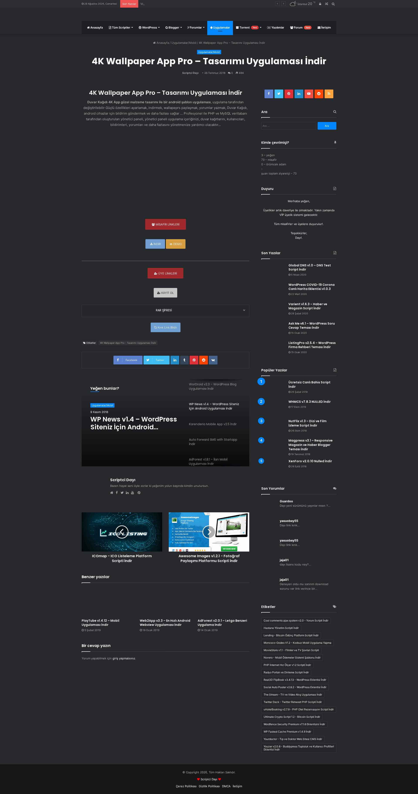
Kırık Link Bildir (167, 327)
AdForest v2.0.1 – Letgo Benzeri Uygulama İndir (222, 622)
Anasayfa (96, 27)
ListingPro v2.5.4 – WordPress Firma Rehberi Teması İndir (312, 345)
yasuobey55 (289, 521)
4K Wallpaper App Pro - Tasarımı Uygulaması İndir (128, 342)
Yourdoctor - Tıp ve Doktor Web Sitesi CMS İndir (293, 739)
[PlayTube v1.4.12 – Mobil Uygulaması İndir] (107, 601)
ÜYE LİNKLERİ (167, 273)
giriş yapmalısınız (124, 658)
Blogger (173, 27)
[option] (165, 422)
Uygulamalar (221, 27)
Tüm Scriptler (120, 27)
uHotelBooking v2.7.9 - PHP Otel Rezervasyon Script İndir (299, 709)
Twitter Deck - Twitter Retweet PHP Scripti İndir (293, 702)
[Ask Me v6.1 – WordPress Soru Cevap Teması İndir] (273, 330)
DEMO (177, 244)
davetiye (288, 210)
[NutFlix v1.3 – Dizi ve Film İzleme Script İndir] (273, 427)
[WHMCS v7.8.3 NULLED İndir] (273, 408)
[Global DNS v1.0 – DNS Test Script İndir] (273, 271)
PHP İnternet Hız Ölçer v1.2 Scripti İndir (287, 665)
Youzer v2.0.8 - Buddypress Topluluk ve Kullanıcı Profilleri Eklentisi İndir (299, 748)
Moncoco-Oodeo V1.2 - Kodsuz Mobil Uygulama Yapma (297, 642)
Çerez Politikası (186, 786)
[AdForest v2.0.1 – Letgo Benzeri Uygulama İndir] (223, 601)
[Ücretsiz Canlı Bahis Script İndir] (273, 388)
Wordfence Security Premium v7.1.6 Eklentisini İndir (294, 724)
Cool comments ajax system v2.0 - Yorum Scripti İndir (296, 620)
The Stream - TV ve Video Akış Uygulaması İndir (293, 694)
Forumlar (195, 27)
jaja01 (284, 560)
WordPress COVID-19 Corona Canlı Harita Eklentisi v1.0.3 (311, 287)
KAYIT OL (167, 293)
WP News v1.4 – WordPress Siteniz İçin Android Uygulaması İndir (133, 423)
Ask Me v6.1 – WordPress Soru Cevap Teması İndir (311, 325)
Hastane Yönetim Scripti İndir (281, 628)
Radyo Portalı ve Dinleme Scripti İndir (286, 672)
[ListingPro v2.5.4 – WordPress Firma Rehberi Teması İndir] (273, 349)
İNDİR (157, 244)
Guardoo (286, 501)
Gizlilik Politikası (209, 786)
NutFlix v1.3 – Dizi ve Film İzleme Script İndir (307, 423)
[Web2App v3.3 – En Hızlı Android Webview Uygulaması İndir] (165, 601)
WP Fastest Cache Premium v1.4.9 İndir (287, 731)
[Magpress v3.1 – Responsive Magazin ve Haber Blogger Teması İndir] (273, 444)
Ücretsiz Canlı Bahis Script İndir (309, 384)
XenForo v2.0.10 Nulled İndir (310, 461)
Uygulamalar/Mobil (183, 42)
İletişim (325, 27)
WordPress (149, 27)
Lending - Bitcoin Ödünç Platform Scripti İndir (291, 635)
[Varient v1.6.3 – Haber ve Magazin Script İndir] (273, 310)
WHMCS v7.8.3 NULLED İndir (309, 402)
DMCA (226, 786)
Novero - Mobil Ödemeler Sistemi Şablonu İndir (292, 657)
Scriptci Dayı (190, 72)
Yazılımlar (277, 27)
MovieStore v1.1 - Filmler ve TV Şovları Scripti (291, 650)
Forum (301, 27)
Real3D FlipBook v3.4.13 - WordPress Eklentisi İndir (295, 679)
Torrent (248, 27)
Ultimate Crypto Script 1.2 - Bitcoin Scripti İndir (292, 716)
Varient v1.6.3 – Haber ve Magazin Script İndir (171, 3)
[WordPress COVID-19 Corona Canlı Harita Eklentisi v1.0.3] (273, 291)
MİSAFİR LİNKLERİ (167, 224)
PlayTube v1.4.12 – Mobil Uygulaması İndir (100, 622)
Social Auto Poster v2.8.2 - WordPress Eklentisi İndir (295, 687)
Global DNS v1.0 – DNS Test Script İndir (309, 267)
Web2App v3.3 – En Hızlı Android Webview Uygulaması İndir (165, 622)
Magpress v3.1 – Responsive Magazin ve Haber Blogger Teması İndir (310, 444)
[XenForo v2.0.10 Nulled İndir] (273, 467)
